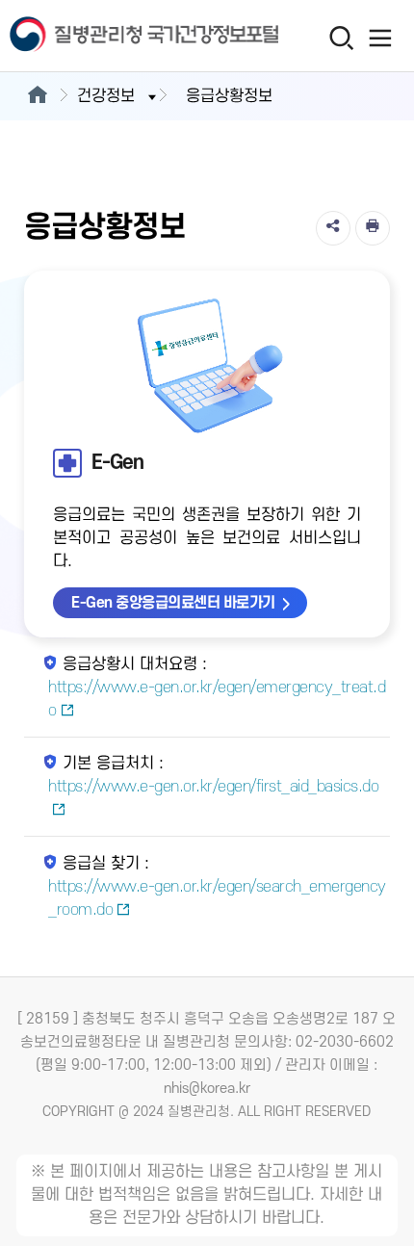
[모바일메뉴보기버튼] (381, 37)
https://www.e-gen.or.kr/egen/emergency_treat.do (216, 699)
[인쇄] (372, 228)
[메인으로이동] (37, 96)
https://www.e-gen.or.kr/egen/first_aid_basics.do (213, 786)
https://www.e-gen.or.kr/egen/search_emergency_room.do (217, 898)
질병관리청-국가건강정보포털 (104, 36)
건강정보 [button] (106, 96)
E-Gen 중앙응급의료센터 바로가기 (173, 602)
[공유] (333, 228)
